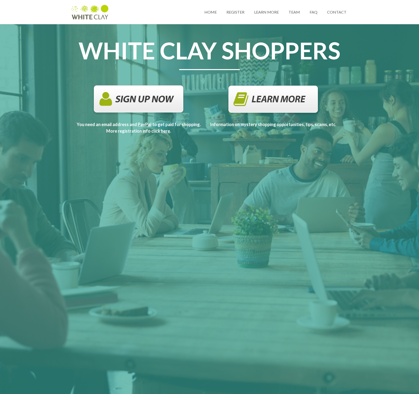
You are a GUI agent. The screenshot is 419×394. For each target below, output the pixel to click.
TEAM (294, 12)
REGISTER (235, 12)
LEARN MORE (266, 12)
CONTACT (336, 12)
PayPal (145, 124)
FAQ (313, 12)
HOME (210, 12)
